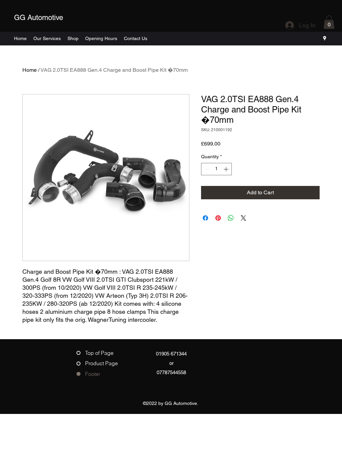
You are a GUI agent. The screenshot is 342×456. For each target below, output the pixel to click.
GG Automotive (38, 17)
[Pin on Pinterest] (218, 218)
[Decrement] (206, 169)
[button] (329, 22)
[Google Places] (324, 38)
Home (29, 70)
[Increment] (226, 169)
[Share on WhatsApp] (231, 218)
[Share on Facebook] (205, 218)
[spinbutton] (216, 169)
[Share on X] (243, 218)
